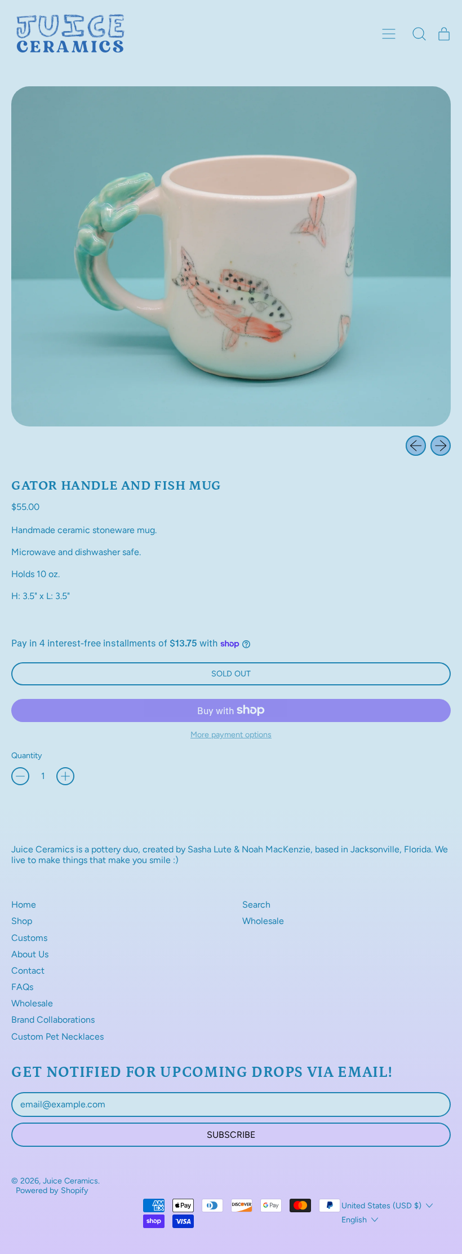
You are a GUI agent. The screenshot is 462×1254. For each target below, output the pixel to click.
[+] (65, 776)
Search (256, 904)
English (354, 1220)
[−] (20, 776)
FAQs (22, 987)
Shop (21, 921)
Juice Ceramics (70, 1181)
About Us (29, 954)
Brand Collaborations (53, 1019)
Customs (29, 937)
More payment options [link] (231, 735)
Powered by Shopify (52, 1190)
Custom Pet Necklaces (57, 1036)
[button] (419, 34)
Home (23, 904)
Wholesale (32, 1003)
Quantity (26, 755)
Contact (28, 970)
